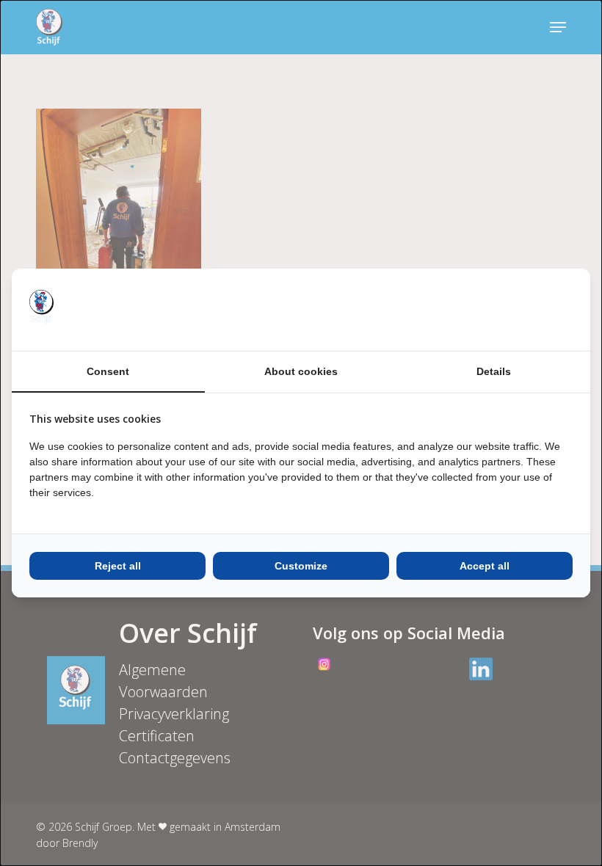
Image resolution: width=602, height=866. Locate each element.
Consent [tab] (108, 371)
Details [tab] (493, 371)
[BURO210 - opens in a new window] (518, 309)
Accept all (484, 566)
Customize (301, 566)
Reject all (118, 566)
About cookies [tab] (301, 371)
